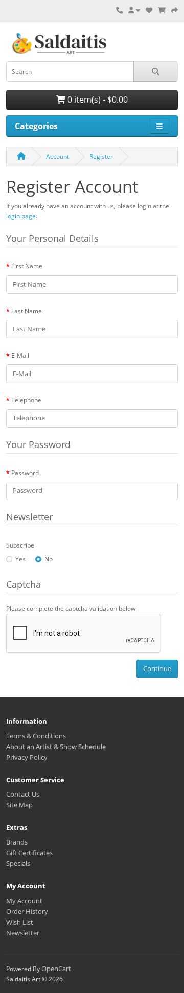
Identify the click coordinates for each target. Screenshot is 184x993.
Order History (27, 911)
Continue (157, 668)
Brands (17, 842)
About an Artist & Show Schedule (56, 746)
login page (21, 216)
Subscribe (20, 545)
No (48, 559)
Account (57, 156)
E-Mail (20, 355)
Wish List (19, 922)
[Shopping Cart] (162, 10)
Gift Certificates (29, 852)
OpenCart (56, 968)
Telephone (26, 399)
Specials (18, 863)
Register (101, 156)
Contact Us (22, 794)
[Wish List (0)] (149, 10)
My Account (24, 900)
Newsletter (22, 932)
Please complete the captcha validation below (70, 608)
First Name (26, 266)
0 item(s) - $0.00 (96, 99)
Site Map (19, 804)
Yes (20, 559)
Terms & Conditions (36, 735)
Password (25, 472)
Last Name (26, 311)
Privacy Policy (27, 757)
